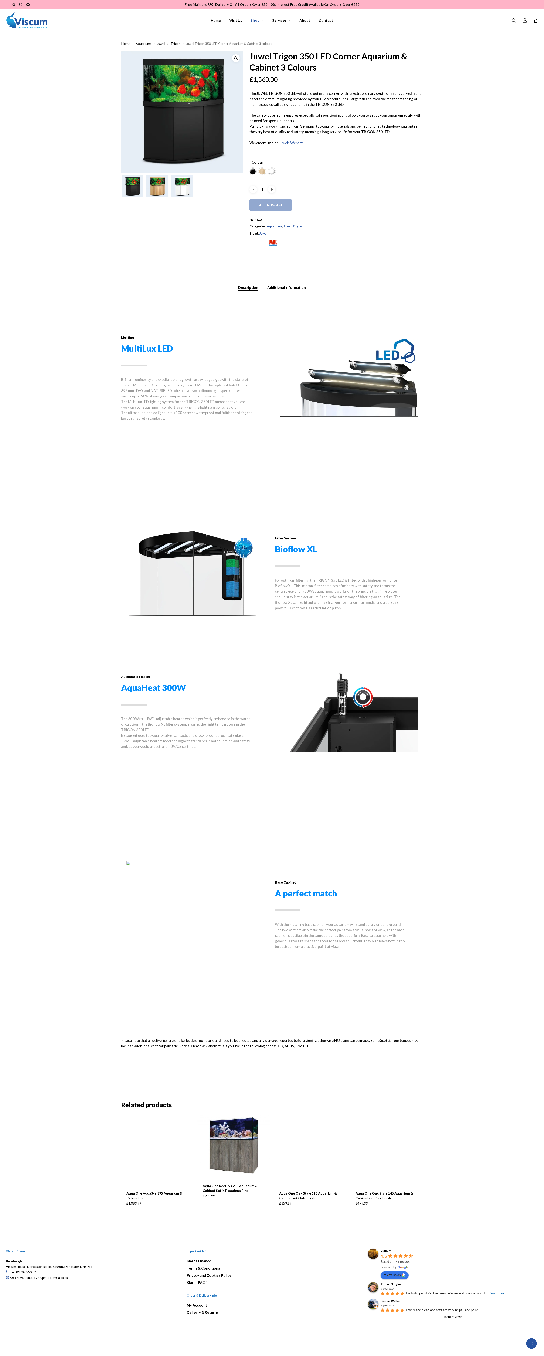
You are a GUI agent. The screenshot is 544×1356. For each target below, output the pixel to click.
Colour (257, 162)
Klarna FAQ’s (197, 1282)
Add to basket (270, 205)
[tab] (248, 288)
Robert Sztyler (391, 1284)
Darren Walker (391, 1301)
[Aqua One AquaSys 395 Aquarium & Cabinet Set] (157, 1149)
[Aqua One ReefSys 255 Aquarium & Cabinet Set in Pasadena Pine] (233, 1145)
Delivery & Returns (202, 1312)
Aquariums (144, 43)
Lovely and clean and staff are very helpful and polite (442, 1310)
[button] (236, 58)
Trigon (175, 43)
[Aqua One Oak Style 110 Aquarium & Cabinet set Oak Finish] (310, 1149)
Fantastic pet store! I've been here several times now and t (455, 1293)
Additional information (286, 287)
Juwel (161, 43)
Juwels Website (291, 143)
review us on (392, 1275)
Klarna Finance (199, 1261)
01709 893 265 (27, 1272)
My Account (197, 1305)
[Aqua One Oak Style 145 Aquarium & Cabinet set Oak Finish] (386, 1149)
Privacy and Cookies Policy (209, 1275)
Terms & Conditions (203, 1268)
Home (125, 43)
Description (248, 287)
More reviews (453, 1317)
